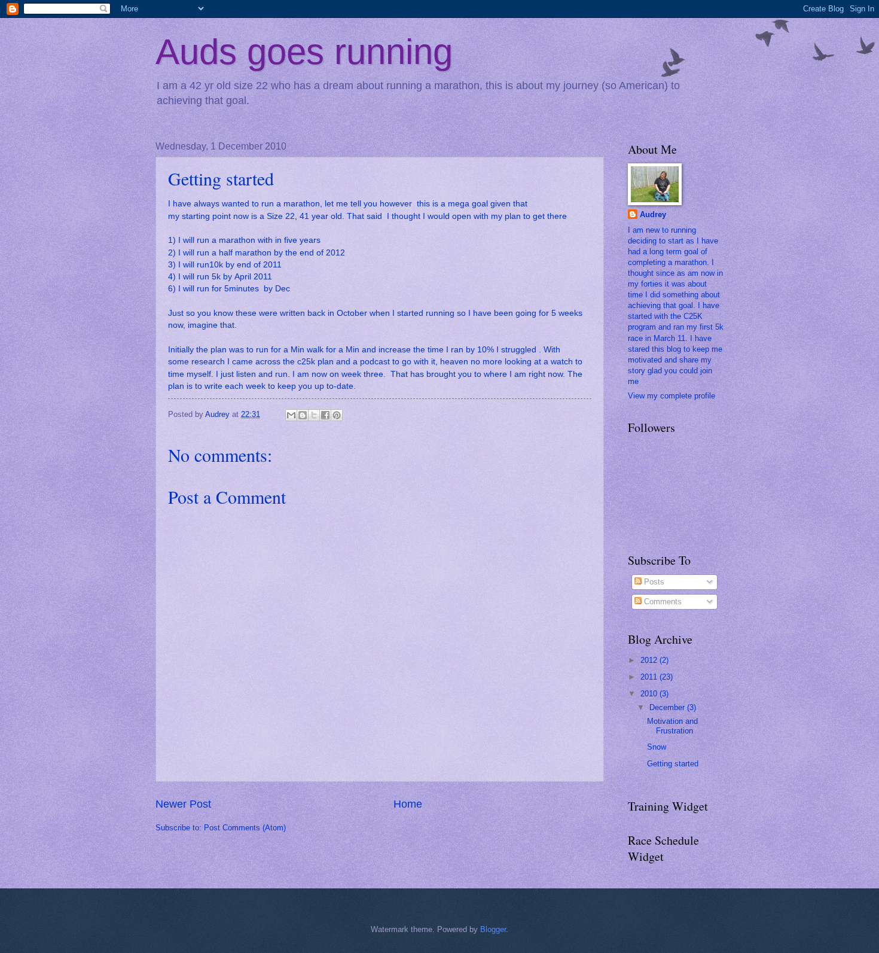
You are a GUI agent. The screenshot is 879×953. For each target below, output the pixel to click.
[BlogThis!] (303, 415)
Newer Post (183, 804)
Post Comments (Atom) (245, 827)
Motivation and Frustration (672, 726)
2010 (650, 693)
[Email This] (291, 415)
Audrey (653, 214)
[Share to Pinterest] (337, 415)
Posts (653, 581)
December (668, 707)
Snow (656, 746)
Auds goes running (304, 52)
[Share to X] (314, 415)
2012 (650, 660)
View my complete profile (671, 395)
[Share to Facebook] (325, 415)
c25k (306, 361)
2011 (650, 676)
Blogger (493, 929)
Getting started (672, 763)
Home (407, 804)
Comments (662, 601)
